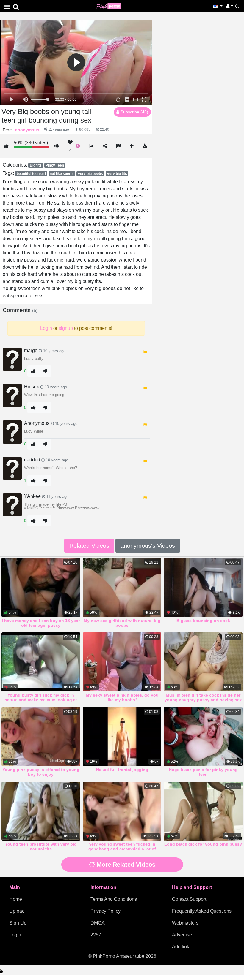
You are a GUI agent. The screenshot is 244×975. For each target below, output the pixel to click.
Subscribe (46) (133, 112)
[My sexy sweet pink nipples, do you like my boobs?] (122, 661)
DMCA (97, 922)
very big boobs (90, 174)
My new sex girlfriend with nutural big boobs (122, 623)
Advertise (182, 934)
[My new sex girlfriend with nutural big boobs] (122, 587)
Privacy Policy (105, 911)
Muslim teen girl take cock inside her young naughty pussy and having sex (203, 697)
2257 (95, 934)
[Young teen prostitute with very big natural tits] (40, 811)
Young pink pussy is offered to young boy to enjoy (40, 772)
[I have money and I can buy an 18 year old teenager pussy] (40, 587)
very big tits (117, 174)
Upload (17, 911)
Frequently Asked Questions (202, 911)
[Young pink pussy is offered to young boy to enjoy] (40, 736)
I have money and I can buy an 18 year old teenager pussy (41, 623)
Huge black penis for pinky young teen (203, 772)
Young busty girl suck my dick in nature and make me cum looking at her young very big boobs (40, 700)
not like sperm (62, 174)
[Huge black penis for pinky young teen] (203, 736)
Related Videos (89, 545)
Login (15, 934)
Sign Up (17, 922)
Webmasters (185, 922)
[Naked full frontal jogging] (122, 736)
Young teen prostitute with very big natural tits (41, 846)
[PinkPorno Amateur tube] (111, 5)
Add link (180, 946)
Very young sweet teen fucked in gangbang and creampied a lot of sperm (122, 849)
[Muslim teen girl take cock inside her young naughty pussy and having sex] (203, 661)
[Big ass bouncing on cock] (203, 587)
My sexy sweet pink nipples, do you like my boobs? (122, 697)
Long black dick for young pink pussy (203, 844)
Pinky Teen (55, 165)
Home (15, 899)
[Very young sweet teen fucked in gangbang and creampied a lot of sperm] (122, 811)
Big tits (36, 165)
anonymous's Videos (148, 545)
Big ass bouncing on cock (203, 620)
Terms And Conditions (113, 899)
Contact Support (189, 899)
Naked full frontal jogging (122, 769)
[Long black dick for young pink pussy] (203, 811)
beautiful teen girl (31, 174)
